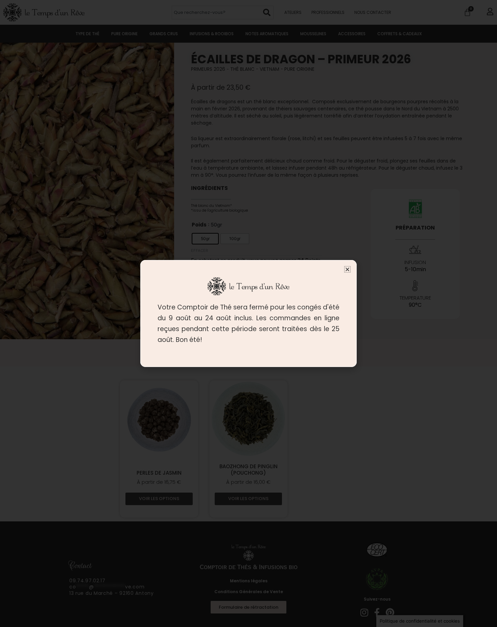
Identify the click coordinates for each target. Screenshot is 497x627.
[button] (347, 269)
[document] (248, 313)
